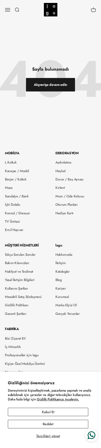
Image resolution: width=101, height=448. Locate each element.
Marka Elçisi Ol (66, 305)
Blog (58, 279)
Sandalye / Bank (17, 196)
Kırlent (60, 187)
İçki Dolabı (12, 204)
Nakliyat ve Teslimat (19, 271)
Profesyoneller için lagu (22, 355)
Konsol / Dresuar (17, 213)
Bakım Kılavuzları (17, 262)
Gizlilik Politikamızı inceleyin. (58, 399)
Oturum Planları (66, 204)
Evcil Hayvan (14, 229)
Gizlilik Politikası (16, 305)
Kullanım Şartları (16, 288)
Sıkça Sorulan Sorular (20, 254)
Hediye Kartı (64, 213)
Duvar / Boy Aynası (69, 179)
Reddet (48, 424)
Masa (9, 187)
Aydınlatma (63, 162)
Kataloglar (62, 271)
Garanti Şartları (15, 313)
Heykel (60, 170)
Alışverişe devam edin (50, 84)
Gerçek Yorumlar (67, 313)
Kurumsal (62, 296)
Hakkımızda (63, 254)
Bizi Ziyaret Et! (15, 338)
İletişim (60, 262)
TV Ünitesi (12, 221)
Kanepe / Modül (17, 170)
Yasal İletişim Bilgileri (20, 279)
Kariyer (60, 288)
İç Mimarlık (13, 346)
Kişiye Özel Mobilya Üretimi (25, 363)
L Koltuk (10, 162)
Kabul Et (48, 412)
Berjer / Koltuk (15, 179)
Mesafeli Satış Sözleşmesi (23, 296)
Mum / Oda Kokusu (69, 196)
